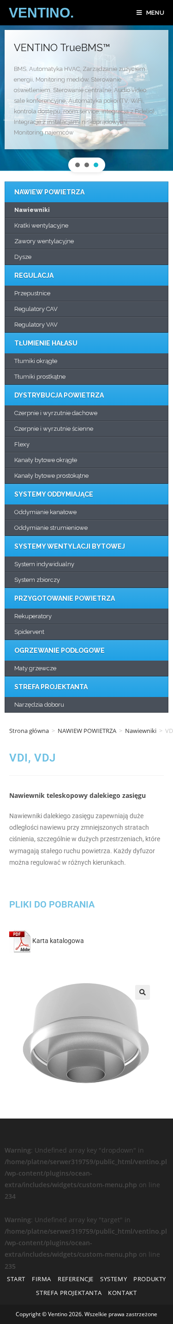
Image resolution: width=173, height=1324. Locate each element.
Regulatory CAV (36, 308)
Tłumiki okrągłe (35, 360)
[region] (86, 101)
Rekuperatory (33, 616)
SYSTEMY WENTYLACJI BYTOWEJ (69, 546)
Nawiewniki (32, 209)
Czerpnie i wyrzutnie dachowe (55, 413)
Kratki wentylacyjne (41, 225)
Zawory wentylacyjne (44, 241)
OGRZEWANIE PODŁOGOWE (59, 650)
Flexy (22, 444)
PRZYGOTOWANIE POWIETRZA (64, 598)
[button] (77, 165)
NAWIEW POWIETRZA (49, 192)
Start (16, 1279)
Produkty (149, 1279)
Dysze (22, 256)
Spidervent (29, 631)
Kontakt (122, 1293)
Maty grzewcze (35, 668)
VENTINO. (41, 12)
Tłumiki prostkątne (40, 376)
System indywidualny (44, 564)
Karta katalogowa (57, 940)
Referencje (76, 1279)
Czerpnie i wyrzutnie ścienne (53, 428)
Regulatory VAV (36, 324)
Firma (41, 1279)
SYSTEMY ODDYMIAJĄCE (53, 494)
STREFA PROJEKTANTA (51, 687)
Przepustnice (32, 293)
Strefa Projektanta (68, 1293)
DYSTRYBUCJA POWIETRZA (59, 395)
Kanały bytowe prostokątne (51, 475)
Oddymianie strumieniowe (51, 527)
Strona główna (29, 730)
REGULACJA (34, 275)
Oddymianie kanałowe (45, 512)
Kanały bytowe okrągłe (45, 460)
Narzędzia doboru (39, 704)
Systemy (113, 1279)
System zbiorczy (37, 579)
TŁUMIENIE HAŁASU (46, 343)
